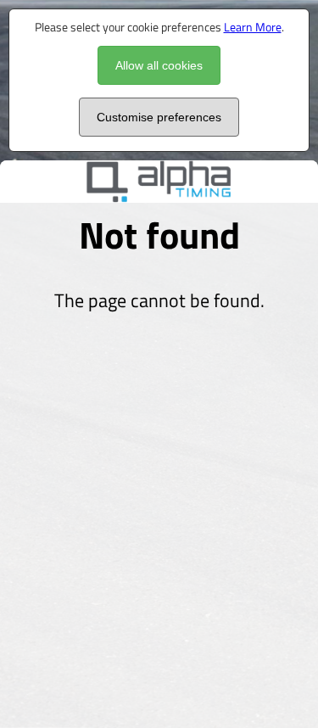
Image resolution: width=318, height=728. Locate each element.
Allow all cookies (159, 65)
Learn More (253, 27)
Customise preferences (159, 117)
